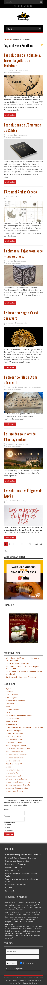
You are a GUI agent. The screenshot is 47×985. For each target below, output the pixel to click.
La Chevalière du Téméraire (16, 755)
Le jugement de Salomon (15, 700)
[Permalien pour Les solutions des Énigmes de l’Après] (23, 525)
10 (30, 544)
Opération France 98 (13, 764)
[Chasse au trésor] (23, 19)
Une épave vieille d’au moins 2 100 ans (20, 677)
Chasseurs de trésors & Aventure (18, 785)
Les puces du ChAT (12, 870)
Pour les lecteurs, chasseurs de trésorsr (21, 858)
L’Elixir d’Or (9, 703)
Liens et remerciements (31, 978)
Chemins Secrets (12, 709)
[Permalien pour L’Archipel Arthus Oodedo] (23, 221)
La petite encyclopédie (14, 791)
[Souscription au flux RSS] (42, 45)
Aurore (8, 767)
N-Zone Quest (11, 725)
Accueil (9, 39)
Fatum (7, 712)
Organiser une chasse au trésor (17, 861)
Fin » (7, 551)
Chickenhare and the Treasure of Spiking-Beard (24, 728)
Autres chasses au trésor (15, 776)
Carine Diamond (11, 694)
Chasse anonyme (12, 718)
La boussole (10, 891)
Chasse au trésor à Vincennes (17, 663)
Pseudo (7, 816)
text (8, 828)
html (9, 825)
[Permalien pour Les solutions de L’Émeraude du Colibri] (23, 160)
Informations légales (27, 980)
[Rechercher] (41, 2)
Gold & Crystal (11, 697)
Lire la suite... (10, 115)
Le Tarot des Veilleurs (14, 734)
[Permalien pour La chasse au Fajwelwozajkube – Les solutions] (23, 286)
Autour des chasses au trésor (17, 788)
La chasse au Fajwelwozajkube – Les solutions (23, 253)
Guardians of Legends (13, 731)
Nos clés (8, 887)
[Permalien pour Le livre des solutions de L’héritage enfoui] (23, 469)
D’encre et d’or (11, 722)
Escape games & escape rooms (17, 782)
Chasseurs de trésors (13, 867)
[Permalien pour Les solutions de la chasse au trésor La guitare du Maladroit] (23, 95)
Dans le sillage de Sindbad (15, 746)
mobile (10, 831)
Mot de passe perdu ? (14, 968)
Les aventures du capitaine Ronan (18, 715)
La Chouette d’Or (12, 773)
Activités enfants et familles (16, 779)
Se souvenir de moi (29, 963)
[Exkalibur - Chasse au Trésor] (23, 647)
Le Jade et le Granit (13, 737)
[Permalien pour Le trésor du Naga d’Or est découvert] (23, 347)
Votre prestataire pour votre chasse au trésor (23, 855)
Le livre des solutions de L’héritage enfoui (20, 436)
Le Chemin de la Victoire (14, 758)
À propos (7, 978)
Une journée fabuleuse (14, 752)
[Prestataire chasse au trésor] (23, 599)
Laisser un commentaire (13, 73)
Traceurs (15, 980)
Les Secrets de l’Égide (14, 740)
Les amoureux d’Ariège (14, 770)
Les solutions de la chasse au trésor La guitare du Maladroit (22, 60)
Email (6, 810)
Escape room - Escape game (16, 864)
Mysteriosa (9, 688)
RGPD (37, 980)
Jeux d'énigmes (23, 501)
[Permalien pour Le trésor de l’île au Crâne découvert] (23, 412)
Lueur (7, 706)
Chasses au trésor (23, 71)
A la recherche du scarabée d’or (17, 749)
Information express (35, 197)
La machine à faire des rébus (16, 884)
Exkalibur (9, 691)
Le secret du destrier (13, 743)
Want (19, 983)
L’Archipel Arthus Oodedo (20, 192)
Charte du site (16, 978)
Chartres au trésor (12, 761)
